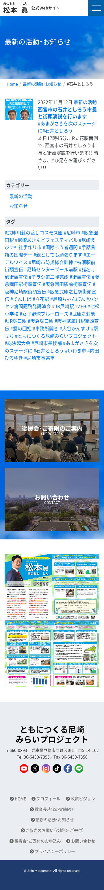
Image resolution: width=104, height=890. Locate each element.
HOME (20, 798)
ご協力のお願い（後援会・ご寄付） (54, 830)
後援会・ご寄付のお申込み (37, 841)
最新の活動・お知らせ (42, 84)
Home (12, 84)
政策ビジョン (83, 798)
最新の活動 (85, 101)
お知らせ (18, 205)
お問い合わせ (83, 841)
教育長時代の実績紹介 (55, 809)
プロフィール (48, 798)
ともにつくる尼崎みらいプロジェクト (52, 734)
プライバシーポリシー (55, 851)
